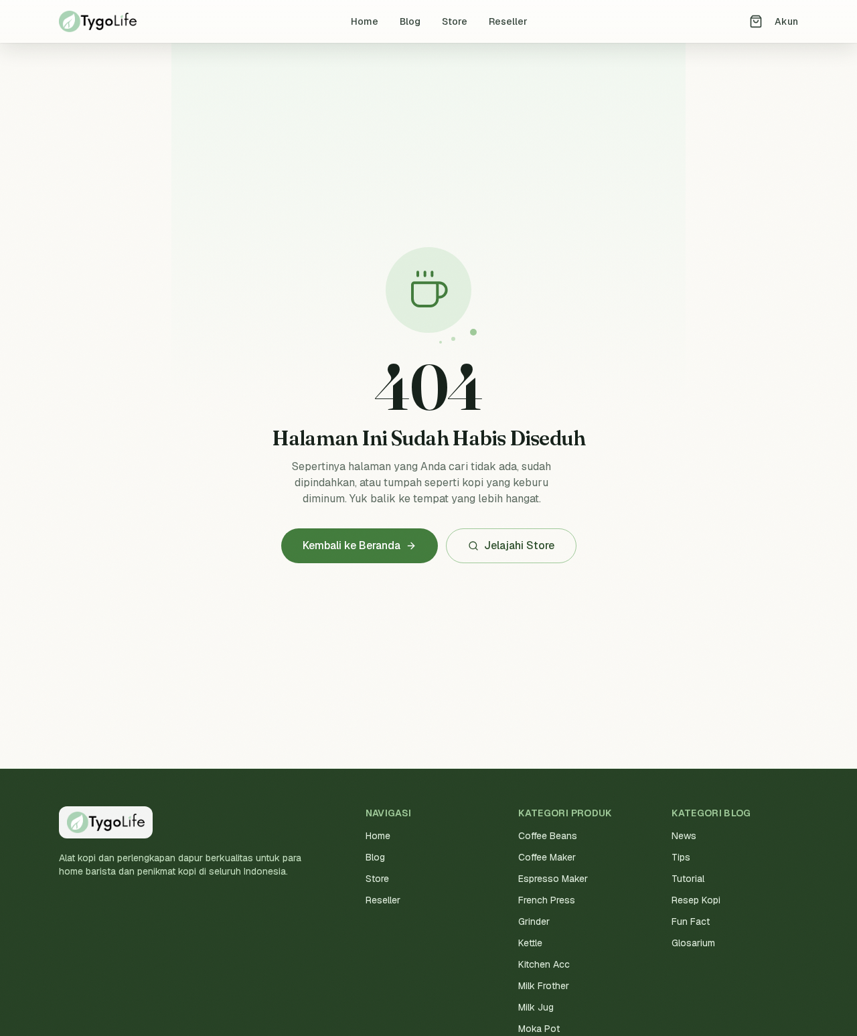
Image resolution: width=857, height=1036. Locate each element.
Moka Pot (539, 1029)
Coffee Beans (547, 836)
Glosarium (693, 943)
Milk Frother (543, 986)
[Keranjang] (756, 21)
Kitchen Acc (544, 964)
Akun (786, 21)
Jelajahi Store (519, 545)
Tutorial (688, 879)
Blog (410, 21)
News (684, 836)
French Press (546, 900)
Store (454, 21)
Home (364, 21)
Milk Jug (536, 1007)
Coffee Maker (547, 857)
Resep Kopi (696, 900)
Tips (681, 857)
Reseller (508, 21)
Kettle (530, 943)
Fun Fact (691, 921)
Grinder (534, 921)
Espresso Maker (553, 879)
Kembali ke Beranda (351, 545)
